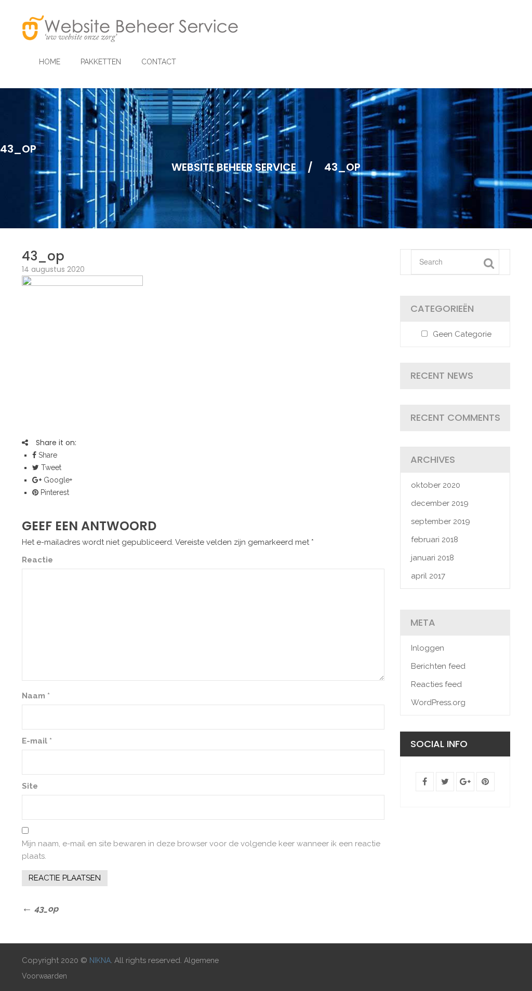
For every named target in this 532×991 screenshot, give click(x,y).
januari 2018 (432, 557)
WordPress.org (438, 702)
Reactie (37, 560)
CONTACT (158, 62)
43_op (43, 256)
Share (46, 455)
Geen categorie (462, 334)
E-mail (37, 741)
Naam (36, 695)
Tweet (50, 467)
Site (30, 786)
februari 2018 (434, 539)
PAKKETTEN (101, 62)
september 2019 (440, 521)
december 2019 (440, 503)
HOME (49, 62)
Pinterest (53, 492)
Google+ (57, 480)
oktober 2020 (435, 485)
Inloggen (427, 648)
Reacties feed (436, 684)
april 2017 (428, 576)
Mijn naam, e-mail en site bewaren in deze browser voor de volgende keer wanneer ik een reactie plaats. (201, 850)
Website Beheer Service (233, 167)
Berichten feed (438, 666)
